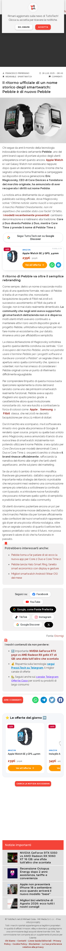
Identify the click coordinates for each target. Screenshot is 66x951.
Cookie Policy (19, 944)
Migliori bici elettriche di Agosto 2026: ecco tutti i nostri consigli (37, 903)
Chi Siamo (10, 941)
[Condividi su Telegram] (58, 265)
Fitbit (6, 413)
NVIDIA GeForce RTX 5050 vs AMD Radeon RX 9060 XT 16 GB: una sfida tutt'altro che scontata (35, 655)
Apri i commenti (12, 700)
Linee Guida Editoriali (39, 941)
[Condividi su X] (52, 700)
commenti (57, 76)
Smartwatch (25, 76)
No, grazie (24, 27)
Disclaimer (34, 944)
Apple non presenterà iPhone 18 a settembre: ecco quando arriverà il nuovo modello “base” (36, 889)
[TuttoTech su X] (48, 624)
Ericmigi (59, 635)
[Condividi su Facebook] (60, 700)
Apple (34, 409)
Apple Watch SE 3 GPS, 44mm (40, 253)
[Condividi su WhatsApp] (52, 265)
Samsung (46, 409)
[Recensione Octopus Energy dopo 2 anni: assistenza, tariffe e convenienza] (12, 873)
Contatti (21, 941)
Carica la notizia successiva (33, 784)
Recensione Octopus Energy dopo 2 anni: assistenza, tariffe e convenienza (34, 873)
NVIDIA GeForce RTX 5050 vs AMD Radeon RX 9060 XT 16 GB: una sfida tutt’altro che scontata (38, 857)
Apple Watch (54, 160)
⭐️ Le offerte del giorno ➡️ (25, 717)
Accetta (43, 27)
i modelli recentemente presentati (26, 215)
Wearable (10, 76)
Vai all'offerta (33, 264)
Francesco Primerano (17, 73)
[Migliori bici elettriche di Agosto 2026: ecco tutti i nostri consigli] (12, 903)
